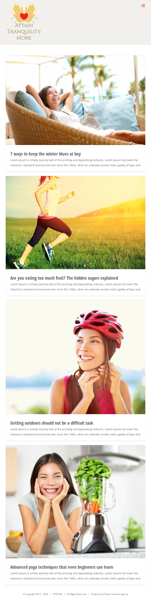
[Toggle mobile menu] (143, 6)
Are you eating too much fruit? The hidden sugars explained (64, 278)
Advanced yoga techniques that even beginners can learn (61, 567)
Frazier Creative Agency (116, 594)
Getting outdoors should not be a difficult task (51, 423)
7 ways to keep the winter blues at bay (45, 154)
